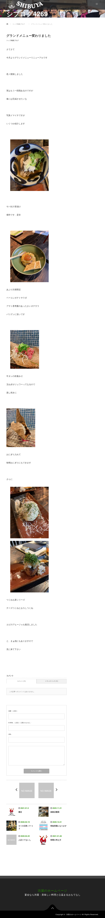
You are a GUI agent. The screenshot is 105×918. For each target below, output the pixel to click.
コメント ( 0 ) (21, 681)
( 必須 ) (12, 711)
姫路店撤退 (54, 812)
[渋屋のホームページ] (25, 4)
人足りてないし (24, 840)
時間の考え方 (55, 840)
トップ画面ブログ (12, 40)
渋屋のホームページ (52, 890)
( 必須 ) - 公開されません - (19, 722)
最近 (20, 812)
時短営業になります (58, 826)
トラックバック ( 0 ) (51, 681)
